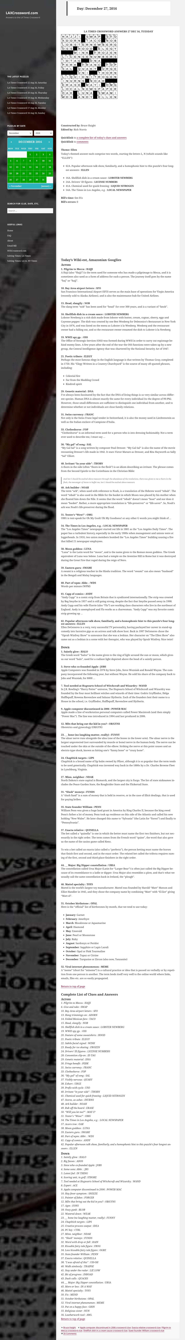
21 (24, 173)
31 (43, 179)
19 (10, 173)
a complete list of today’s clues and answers (102, 137)
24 (43, 173)
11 (50, 160)
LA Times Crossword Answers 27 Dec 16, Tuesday (118, 31)
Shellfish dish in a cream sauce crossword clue (105, 1330)
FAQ (9, 235)
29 (30, 179)
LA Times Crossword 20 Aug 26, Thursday (27, 92)
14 (24, 167)
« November (15, 186)
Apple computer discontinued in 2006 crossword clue (105, 1327)
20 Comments (70, 1333)
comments (82, 141)
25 (50, 173)
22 (30, 173)
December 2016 (30, 142)
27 (17, 179)
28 (24, 179)
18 (50, 167)
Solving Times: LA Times (19, 255)
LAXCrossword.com (22, 12)
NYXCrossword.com (16, 250)
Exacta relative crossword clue (146, 1327)
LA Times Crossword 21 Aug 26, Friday (25, 87)
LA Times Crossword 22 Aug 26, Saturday (27, 82)
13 (17, 167)
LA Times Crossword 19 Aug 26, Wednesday (28, 97)
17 (43, 167)
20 (17, 173)
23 (37, 173)
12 (10, 167)
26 (10, 179)
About (10, 240)
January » (46, 186)
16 (37, 167)
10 (43, 160)
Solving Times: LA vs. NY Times (22, 261)
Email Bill (11, 245)
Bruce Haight (69, 1327)
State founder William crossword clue (146, 1330)
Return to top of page (73, 986)
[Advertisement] (30, 47)
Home (10, 230)
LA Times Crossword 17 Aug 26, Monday (26, 108)
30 (37, 179)
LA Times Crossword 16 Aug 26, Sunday (26, 113)
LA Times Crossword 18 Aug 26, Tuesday (26, 103)
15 (30, 167)
